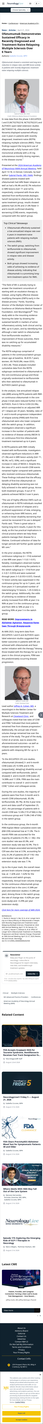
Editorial (21, 1333)
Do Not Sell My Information (21, 1344)
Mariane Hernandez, (14, 1195)
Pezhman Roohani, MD (26, 1247)
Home (4, 23)
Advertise (21, 1339)
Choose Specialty (18, 10)
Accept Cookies (21, 1420)
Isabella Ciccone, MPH (14, 1103)
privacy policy (12, 980)
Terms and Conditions (21, 1347)
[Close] (40, 1374)
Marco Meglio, (11, 1247)
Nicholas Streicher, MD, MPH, (15, 1197)
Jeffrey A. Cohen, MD (24, 706)
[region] (21, 1397)
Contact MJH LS (21, 1341)
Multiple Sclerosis (18, 993)
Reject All (21, 1413)
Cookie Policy (20, 1402)
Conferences (13, 23)
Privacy (21, 1350)
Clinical (5, 993)
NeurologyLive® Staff (14, 1059)
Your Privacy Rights (21, 1352)
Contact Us (21, 1336)
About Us (22, 1328)
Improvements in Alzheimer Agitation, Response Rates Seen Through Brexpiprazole (20, 622)
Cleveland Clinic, (21, 716)
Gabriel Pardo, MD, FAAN (21, 175)
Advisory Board (21, 1331)
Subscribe (31, 974)
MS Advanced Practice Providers (16, 997)
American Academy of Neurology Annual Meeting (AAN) (19, 1002)
